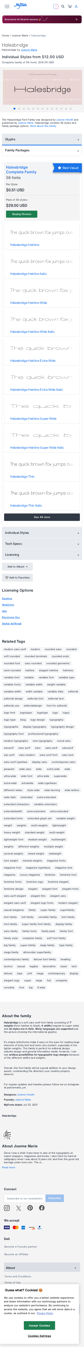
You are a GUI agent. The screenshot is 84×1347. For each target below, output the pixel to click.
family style (11, 938)
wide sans (25, 769)
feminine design (13, 888)
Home (5, 35)
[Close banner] (76, 19)
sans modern (27, 755)
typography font (14, 733)
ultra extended (59, 811)
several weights (13, 853)
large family (47, 945)
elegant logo (12, 980)
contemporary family (16, 959)
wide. (39, 769)
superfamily (67, 910)
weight (8, 825)
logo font (9, 712)
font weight (11, 860)
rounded (71, 649)
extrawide (27, 783)
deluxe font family (45, 959)
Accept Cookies (39, 1325)
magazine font (12, 867)
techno (8, 966)
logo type (10, 719)
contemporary (56, 973)
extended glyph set (40, 818)
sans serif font (48, 755)
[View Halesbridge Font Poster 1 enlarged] (42, 89)
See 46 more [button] (42, 517)
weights (21, 825)
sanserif (9, 748)
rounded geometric (58, 663)
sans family (11, 931)
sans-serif (51, 748)
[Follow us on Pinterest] (31, 1208)
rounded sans (53, 649)
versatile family (47, 917)
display (74, 973)
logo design (37, 719)
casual (21, 966)
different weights (28, 846)
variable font (46, 677)
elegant (33, 888)
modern (35, 649)
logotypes (26, 712)
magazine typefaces (38, 867)
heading (65, 959)
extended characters (16, 804)
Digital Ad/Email (11, 623)
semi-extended (36, 811)
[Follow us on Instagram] (8, 1208)
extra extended (46, 797)
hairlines (68, 670)
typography (56, 719)
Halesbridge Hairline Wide (28, 302)
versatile (9, 987)
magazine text (63, 867)
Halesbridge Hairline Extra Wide (32, 360)
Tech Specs (13, 543)
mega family (11, 952)
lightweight (59, 825)
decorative (49, 966)
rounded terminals (36, 656)
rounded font (12, 663)
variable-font (12, 677)
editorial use (11, 705)
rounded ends (60, 656)
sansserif (67, 748)
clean (63, 966)
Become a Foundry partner (20, 1247)
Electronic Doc (11, 617)
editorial (73, 691)
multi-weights (39, 825)
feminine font (68, 874)
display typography (34, 726)
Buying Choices (21, 214)
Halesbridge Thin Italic (26, 505)
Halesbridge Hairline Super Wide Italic (37, 447)
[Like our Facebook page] (43, 1208)
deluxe (8, 973)
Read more (8, 1167)
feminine (50, 874)
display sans (39, 762)
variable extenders (45, 804)
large (39, 980)
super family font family (36, 924)
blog (23, 719)
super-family (28, 945)
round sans (64, 741)
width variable (34, 691)
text (74, 966)
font (21, 987)
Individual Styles (17, 532)
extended (26, 797)
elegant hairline (48, 670)
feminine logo (34, 881)
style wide (33, 790)
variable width (33, 684)
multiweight (58, 839)
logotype (42, 712)
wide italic (10, 797)
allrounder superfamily (37, 952)
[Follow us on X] (20, 1208)
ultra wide (43, 776)
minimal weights (32, 860)
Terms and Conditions (17, 1276)
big (31, 987)
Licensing (12, 554)
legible (34, 966)
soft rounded (12, 656)
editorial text (56, 698)
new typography (42, 741)
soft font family (56, 938)
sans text (67, 755)
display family (63, 924)
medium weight (37, 839)
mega (40, 973)
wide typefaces (47, 783)
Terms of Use (12, 1282)
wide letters (72, 790)
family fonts (29, 931)
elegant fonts (70, 888)
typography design (62, 726)
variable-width (12, 691)
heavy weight (12, 832)
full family (27, 917)
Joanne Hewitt (64, 120)
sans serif (24, 748)
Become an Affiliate (16, 1254)
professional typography (43, 733)
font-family (10, 924)
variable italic (55, 691)
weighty (8, 846)
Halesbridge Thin (22, 476)
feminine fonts (13, 881)
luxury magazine (30, 874)
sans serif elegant (15, 896)
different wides (13, 790)
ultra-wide (10, 776)
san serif (9, 755)
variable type (66, 677)
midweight (55, 853)
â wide (41, 987)
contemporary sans (63, 762)
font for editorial (57, 705)
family (32, 910)
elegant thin (38, 896)
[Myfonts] (20, 8)
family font (66, 931)
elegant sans (58, 896)
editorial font (35, 698)
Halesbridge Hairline (24, 244)
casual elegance (14, 910)
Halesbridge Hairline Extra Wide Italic (36, 389)
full (49, 980)
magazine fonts (56, 860)
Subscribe (54, 1198)
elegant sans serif (15, 903)
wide (67, 769)
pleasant (9, 769)
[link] (70, 6)
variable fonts (12, 684)
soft (29, 973)
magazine (9, 874)
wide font (26, 776)
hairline (29, 670)
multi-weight (56, 832)
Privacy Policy (45, 1313)
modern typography (16, 741)
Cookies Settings (39, 1336)
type (19, 973)
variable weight (65, 818)
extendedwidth (13, 811)
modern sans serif (15, 649)
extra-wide (10, 783)
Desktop (7, 598)
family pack (48, 931)
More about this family (43, 126)
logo (55, 712)
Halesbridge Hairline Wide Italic (32, 331)
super (27, 980)
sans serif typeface (15, 762)
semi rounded (12, 670)
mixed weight (36, 853)
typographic (11, 726)
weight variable (56, 684)
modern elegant (68, 903)
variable (29, 677)
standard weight (35, 832)
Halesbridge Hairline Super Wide (33, 418)
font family (68, 917)
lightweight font (13, 839)
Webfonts (8, 605)
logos (66, 712)
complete (61, 980)
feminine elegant (58, 881)
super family (47, 910)
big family (10, 945)
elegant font (49, 888)
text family (10, 917)
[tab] (14, 109)
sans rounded (33, 663)
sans (38, 748)
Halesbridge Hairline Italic (28, 273)
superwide (60, 776)
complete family (32, 938)
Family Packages (17, 150)
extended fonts (13, 818)
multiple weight (53, 846)
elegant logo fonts (42, 903)
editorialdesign (33, 705)
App (4, 611)
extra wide (53, 769)
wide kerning (52, 790)
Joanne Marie (20, 35)
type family (66, 945)
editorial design (13, 698)
